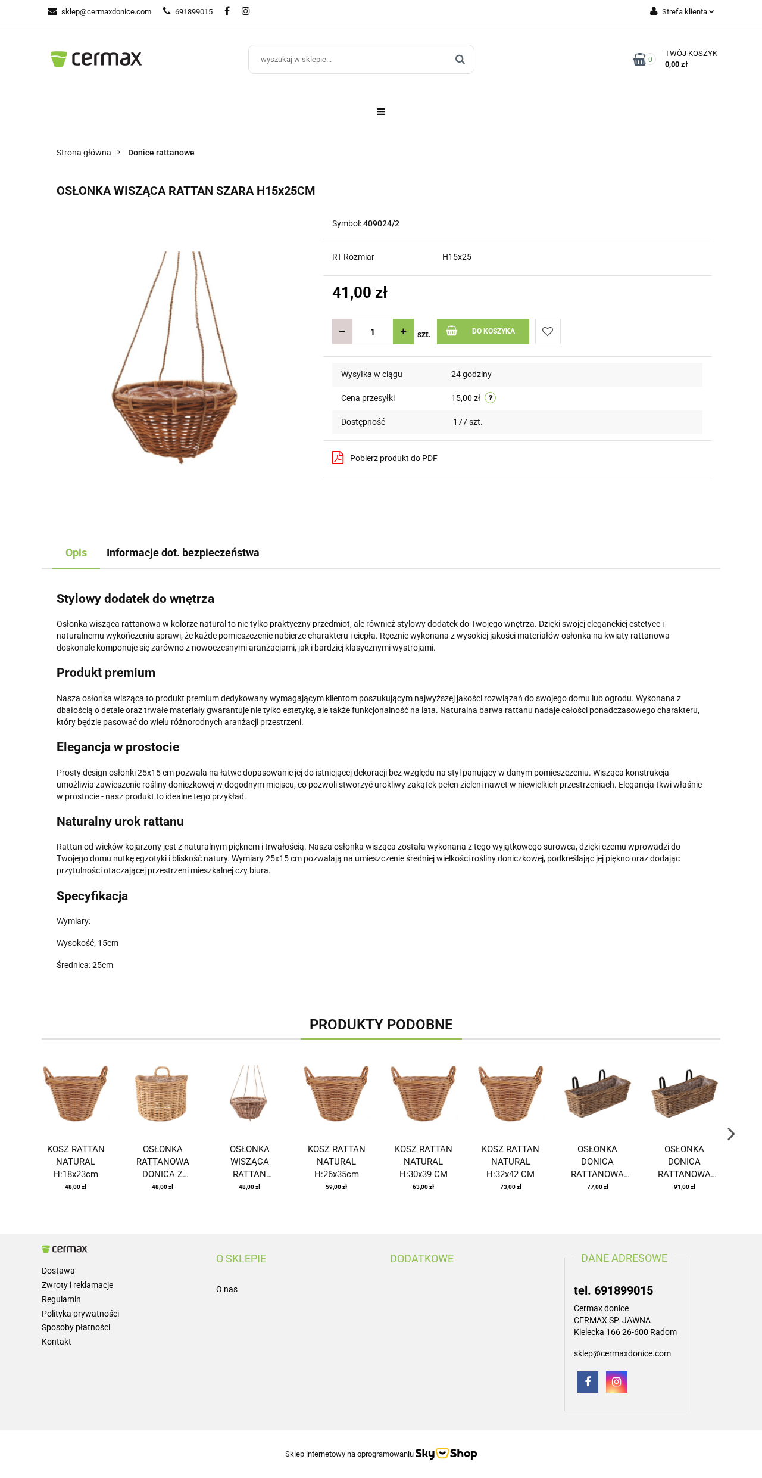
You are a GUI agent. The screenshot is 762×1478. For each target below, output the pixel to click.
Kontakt (56, 1341)
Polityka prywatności (80, 1313)
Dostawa (58, 1270)
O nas (227, 1289)
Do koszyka (493, 331)
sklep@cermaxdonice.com (106, 11)
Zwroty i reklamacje (77, 1285)
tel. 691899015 (613, 1290)
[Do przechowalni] (548, 331)
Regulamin (61, 1299)
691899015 (194, 11)
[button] (241, 1258)
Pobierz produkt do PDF (394, 458)
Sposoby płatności (76, 1327)
